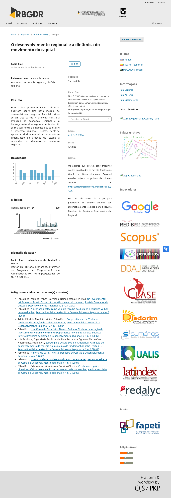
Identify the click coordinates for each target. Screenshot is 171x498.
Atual (9, 23)
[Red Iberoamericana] (140, 227)
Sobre (51, 23)
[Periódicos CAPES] (140, 258)
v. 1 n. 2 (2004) (41, 34)
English (127, 59)
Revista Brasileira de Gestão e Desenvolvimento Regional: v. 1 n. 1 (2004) (62, 361)
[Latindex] (140, 381)
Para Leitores (126, 89)
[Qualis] (140, 360)
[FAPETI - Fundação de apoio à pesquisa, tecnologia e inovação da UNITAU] (140, 433)
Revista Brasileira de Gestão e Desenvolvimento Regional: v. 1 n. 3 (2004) (59, 324)
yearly (56, 238)
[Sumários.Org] (140, 339)
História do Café (40, 352)
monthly (46, 238)
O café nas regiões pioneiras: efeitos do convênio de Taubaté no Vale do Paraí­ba (58, 367)
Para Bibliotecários (129, 99)
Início (13, 34)
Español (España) (133, 64)
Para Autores (126, 94)
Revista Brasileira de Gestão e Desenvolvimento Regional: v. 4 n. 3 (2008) (62, 371)
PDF (76, 64)
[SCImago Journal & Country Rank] (139, 118)
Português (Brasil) (133, 69)
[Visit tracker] (130, 175)
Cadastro (149, 2)
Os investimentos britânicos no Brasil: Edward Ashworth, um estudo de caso (62, 300)
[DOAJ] (140, 273)
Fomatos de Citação (80, 118)
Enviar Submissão (131, 39)
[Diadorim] (140, 323)
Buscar (158, 23)
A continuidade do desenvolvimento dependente (58, 359)
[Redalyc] (140, 395)
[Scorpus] (140, 243)
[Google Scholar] (140, 213)
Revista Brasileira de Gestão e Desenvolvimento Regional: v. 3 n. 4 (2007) (58, 335)
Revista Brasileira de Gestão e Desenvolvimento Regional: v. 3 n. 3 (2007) (58, 349)
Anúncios (37, 23)
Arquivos (22, 23)
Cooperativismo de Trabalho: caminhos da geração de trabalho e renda (58, 321)
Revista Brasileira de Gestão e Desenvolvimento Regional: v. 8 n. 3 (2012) (63, 304)
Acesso (161, 2)
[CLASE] (140, 302)
